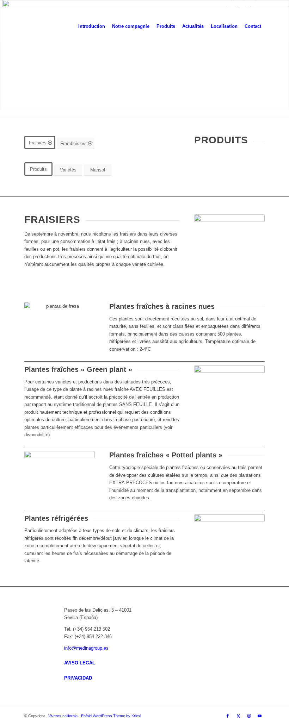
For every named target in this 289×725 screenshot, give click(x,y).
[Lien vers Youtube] (259, 5)
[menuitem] (92, 26)
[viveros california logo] (44, 26)
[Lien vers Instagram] (249, 5)
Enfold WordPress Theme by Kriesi (111, 716)
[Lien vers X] (238, 5)
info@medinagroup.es (86, 648)
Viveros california (63, 716)
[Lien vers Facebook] (227, 5)
